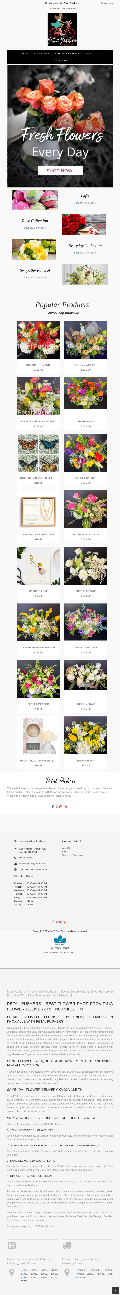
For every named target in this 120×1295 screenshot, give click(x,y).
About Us (92, 53)
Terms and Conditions (72, 855)
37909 (44, 1274)
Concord (94, 1270)
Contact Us (60, 60)
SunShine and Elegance (38, 647)
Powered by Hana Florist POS (60, 952)
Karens (100, 1274)
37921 (44, 1277)
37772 (54, 1277)
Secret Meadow (38, 704)
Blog (64, 851)
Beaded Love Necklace (38, 534)
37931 (34, 1270)
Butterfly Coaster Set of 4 (38, 478)
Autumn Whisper (86, 365)
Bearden (80, 1270)
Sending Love (38, 591)
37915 (24, 1277)
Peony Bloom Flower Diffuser (38, 760)
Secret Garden (85, 478)
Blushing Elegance (85, 534)
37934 (54, 1270)
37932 (44, 1270)
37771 (24, 1281)
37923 (24, 1274)
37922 (24, 1270)
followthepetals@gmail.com (32, 863)
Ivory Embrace (86, 704)
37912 (54, 1274)
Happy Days (86, 421)
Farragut (108, 1270)
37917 (34, 1277)
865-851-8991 (68, 8)
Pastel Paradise (86, 647)
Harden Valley (84, 1274)
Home (25, 53)
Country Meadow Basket (38, 421)
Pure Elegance (86, 591)
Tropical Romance (38, 365)
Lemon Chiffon (86, 760)
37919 (34, 1274)
